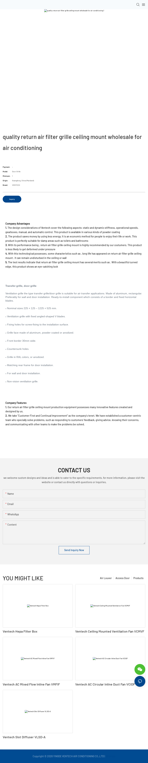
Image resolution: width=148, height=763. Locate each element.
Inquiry (12, 199)
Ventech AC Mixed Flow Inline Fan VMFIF (31, 684)
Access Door (123, 578)
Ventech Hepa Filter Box (20, 631)
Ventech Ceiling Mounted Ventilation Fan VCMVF (109, 631)
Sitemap (111, 756)
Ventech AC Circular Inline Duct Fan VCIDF (105, 684)
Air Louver (106, 578)
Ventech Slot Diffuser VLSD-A (24, 737)
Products (138, 578)
